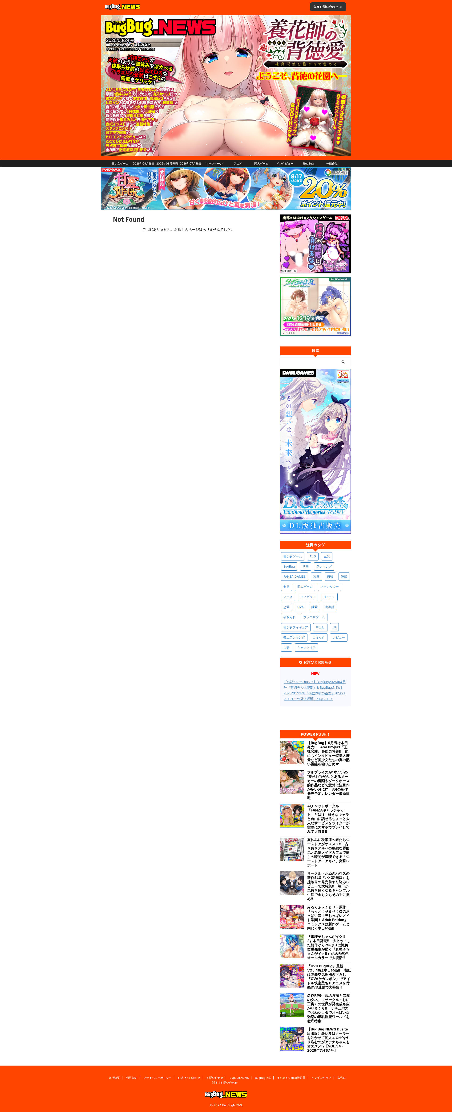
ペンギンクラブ (321, 1077)
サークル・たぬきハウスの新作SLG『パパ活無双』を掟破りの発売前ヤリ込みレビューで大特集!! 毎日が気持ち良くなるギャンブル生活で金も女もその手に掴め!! (328, 886)
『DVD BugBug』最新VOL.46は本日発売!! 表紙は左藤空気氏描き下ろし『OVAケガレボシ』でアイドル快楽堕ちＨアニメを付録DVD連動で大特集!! (329, 976)
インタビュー (284, 163)
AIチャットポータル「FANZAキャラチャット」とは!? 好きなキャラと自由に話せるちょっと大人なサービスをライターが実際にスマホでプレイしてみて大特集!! (328, 819)
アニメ (238, 163)
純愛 (314, 607)
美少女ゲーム (120, 163)
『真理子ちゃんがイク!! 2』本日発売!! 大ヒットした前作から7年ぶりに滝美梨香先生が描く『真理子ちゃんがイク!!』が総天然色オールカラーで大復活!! (329, 947)
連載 (344, 576)
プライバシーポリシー (157, 1077)
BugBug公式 (263, 1077)
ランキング (324, 566)
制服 (286, 587)
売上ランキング (294, 637)
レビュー (339, 637)
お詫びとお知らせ (189, 1077)
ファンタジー (329, 587)
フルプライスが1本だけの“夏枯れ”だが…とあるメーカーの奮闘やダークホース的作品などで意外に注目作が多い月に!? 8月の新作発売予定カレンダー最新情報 (328, 785)
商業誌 (330, 607)
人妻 (286, 647)
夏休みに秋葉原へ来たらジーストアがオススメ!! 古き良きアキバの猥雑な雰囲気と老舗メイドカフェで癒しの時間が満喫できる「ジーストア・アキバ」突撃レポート (328, 852)
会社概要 (114, 1077)
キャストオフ (306, 647)
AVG (313, 556)
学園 (306, 566)
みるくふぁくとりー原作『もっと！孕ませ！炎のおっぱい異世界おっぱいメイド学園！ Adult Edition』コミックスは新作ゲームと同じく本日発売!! (328, 918)
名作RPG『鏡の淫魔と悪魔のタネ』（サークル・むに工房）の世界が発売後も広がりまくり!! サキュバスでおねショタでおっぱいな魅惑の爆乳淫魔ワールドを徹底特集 (328, 1008)
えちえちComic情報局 (291, 1077)
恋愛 (286, 607)
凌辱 (316, 576)
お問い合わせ (214, 1077)
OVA (300, 607)
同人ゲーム (261, 163)
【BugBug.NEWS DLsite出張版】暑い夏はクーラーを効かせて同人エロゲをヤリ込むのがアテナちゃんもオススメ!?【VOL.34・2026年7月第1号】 (328, 1040)
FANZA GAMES (294, 576)
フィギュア (308, 597)
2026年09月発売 (143, 163)
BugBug (308, 163)
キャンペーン (214, 163)
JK (334, 627)
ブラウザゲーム (314, 617)
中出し (320, 627)
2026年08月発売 (167, 163)
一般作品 (332, 163)
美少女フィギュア (295, 627)
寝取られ (289, 617)
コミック (319, 637)
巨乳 (327, 556)
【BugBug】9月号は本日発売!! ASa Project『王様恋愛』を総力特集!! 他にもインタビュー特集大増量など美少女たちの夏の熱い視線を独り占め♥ (328, 753)
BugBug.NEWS (239, 1077)
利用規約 (131, 1077)
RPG (330, 576)
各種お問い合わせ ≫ (328, 6)
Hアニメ (329, 597)
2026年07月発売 (191, 163)
